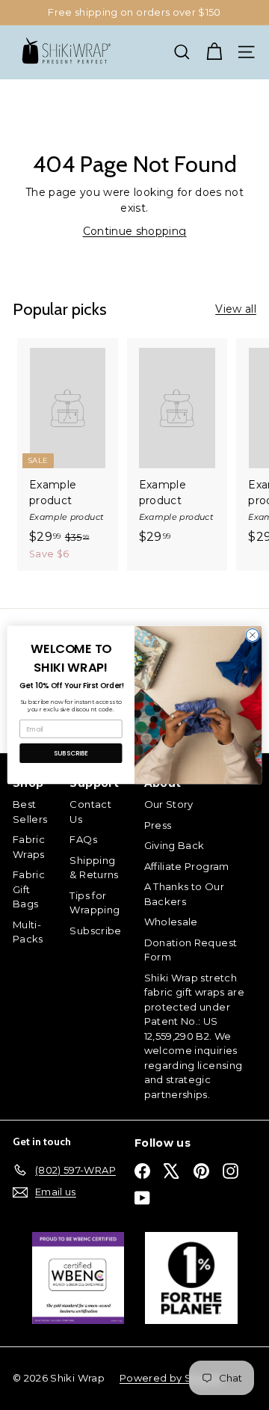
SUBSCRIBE (71, 753)
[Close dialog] (252, 635)
